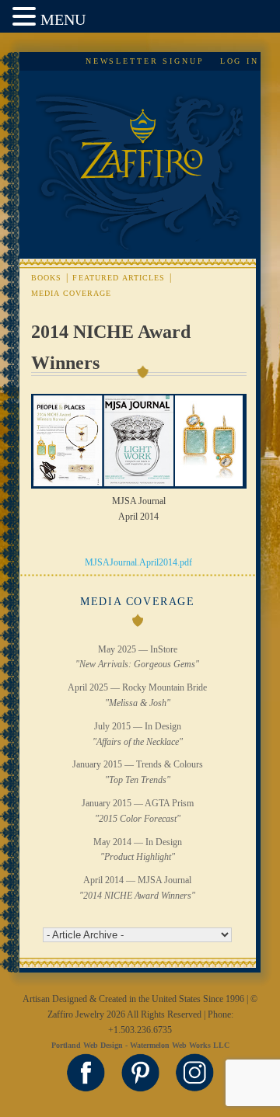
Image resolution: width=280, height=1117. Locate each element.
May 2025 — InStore (137, 657)
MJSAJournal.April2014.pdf (138, 562)
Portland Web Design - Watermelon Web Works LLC (140, 1045)
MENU (63, 19)
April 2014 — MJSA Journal (137, 888)
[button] (26, 17)
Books (46, 277)
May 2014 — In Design (137, 850)
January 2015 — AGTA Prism (138, 811)
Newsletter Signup (145, 61)
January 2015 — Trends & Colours (137, 772)
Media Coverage (71, 293)
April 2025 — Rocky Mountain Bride (137, 695)
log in (239, 61)
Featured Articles (118, 277)
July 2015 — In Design (138, 734)
